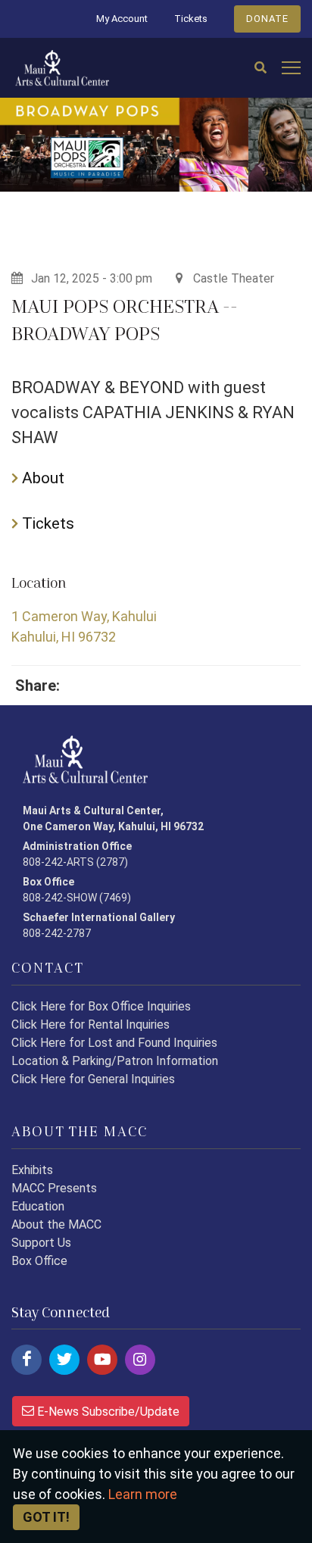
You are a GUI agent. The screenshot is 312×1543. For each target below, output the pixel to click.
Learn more (142, 1494)
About (41, 478)
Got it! (46, 1517)
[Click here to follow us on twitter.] (64, 1360)
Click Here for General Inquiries (93, 1079)
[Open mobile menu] (291, 68)
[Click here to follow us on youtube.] (102, 1360)
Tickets (190, 18)
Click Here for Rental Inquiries (90, 1024)
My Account (122, 18)
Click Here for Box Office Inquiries (101, 1006)
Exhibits (32, 1170)
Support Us (41, 1242)
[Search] (260, 68)
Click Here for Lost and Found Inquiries (114, 1042)
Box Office (39, 1261)
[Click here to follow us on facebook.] (26, 1360)
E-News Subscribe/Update (106, 1411)
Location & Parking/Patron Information (114, 1061)
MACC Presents (54, 1188)
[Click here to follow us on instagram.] (140, 1360)
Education (37, 1206)
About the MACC (56, 1224)
